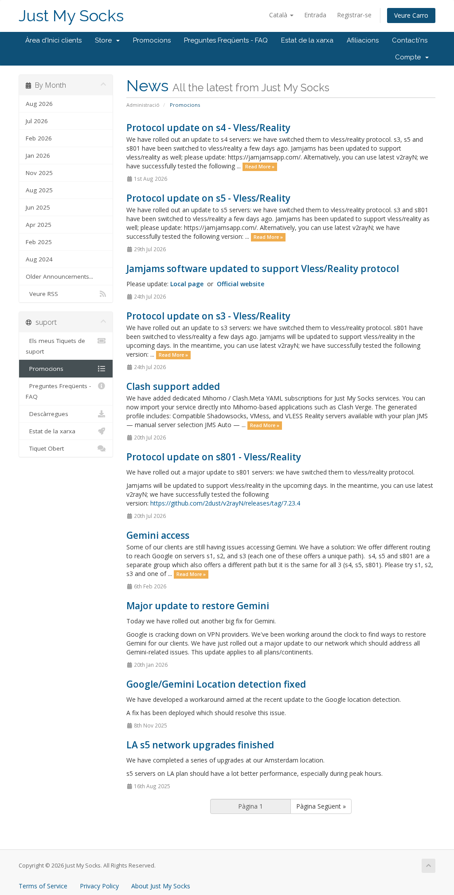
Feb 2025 (39, 242)
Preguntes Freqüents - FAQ (226, 40)
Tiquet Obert (45, 448)
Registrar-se (354, 15)
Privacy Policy (99, 886)
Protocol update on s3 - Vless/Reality (208, 316)
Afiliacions (363, 40)
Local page (187, 284)
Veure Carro (411, 15)
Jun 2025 (38, 207)
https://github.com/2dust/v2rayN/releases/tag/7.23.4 (225, 503)
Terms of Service (43, 886)
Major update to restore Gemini (197, 605)
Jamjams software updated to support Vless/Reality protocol (262, 268)
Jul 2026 (37, 121)
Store (105, 40)
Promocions (152, 40)
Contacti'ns (409, 40)
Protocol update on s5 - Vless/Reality (208, 198)
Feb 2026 (39, 138)
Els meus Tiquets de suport (55, 346)
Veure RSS (42, 294)
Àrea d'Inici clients (53, 40)
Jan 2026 (38, 156)
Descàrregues (47, 414)
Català (279, 15)
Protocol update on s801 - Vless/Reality (213, 457)
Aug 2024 (39, 259)
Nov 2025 (39, 173)
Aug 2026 (39, 104)
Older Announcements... (59, 276)
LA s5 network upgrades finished (200, 745)
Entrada (315, 15)
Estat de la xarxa (307, 40)
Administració (143, 104)
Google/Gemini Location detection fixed (216, 684)
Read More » (259, 166)
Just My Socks (71, 15)
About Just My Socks (160, 886)
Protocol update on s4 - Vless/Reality (208, 127)
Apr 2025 (38, 225)
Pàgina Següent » (321, 806)
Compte (409, 57)
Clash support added (173, 386)
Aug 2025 (39, 190)
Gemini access (157, 535)
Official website (240, 284)
